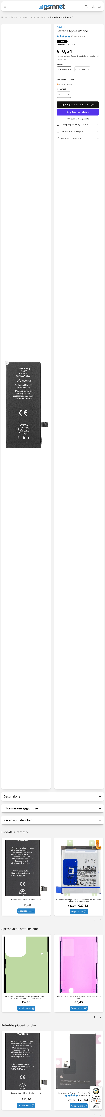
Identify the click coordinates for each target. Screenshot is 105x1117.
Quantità (61, 89)
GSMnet (61, 27)
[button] (86, 7)
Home (4, 17)
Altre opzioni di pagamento (78, 119)
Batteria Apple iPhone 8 (61, 17)
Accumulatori (39, 17)
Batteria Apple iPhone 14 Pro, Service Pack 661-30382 (79, 1093)
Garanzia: (62, 79)
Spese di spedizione (79, 56)
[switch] (96, 1106)
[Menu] (100, 1088)
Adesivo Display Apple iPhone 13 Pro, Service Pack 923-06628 (79, 997)
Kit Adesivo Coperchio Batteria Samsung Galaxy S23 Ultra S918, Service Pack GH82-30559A (26, 997)
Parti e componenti (20, 17)
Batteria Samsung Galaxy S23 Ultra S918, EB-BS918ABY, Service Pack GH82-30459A (78, 901)
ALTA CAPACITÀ (82, 69)
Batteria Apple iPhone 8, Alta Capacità (26, 900)
